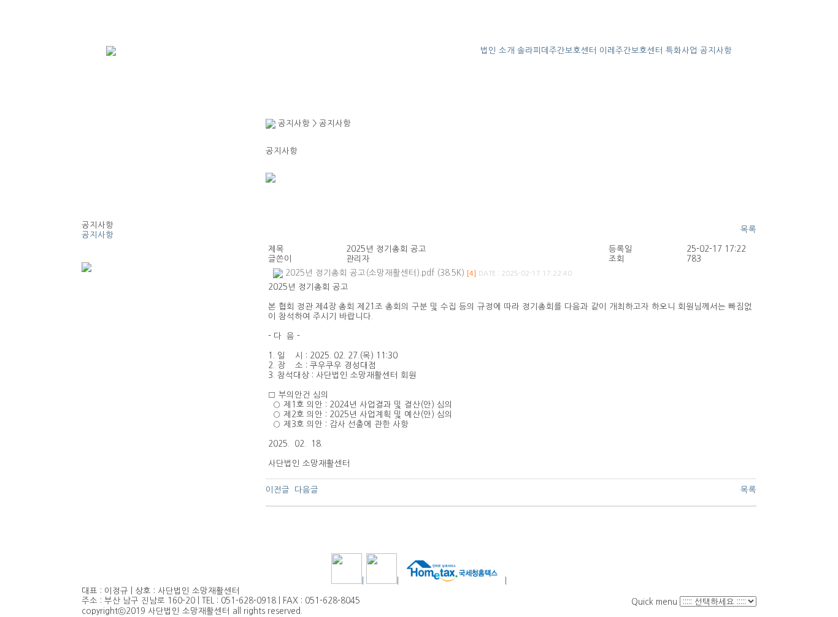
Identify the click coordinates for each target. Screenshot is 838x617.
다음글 (306, 490)
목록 (748, 229)
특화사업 (682, 51)
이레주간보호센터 (631, 51)
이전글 (278, 490)
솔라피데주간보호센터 (557, 51)
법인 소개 (497, 51)
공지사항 (716, 51)
